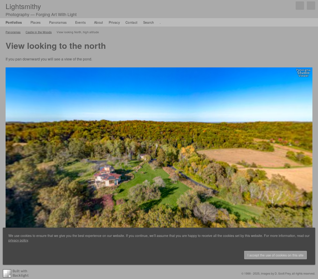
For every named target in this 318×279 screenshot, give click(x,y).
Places (35, 22)
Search (148, 22)
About (98, 22)
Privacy (114, 22)
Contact (131, 22)
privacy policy (18, 240)
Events (80, 22)
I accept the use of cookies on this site (275, 255)
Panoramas (58, 22)
